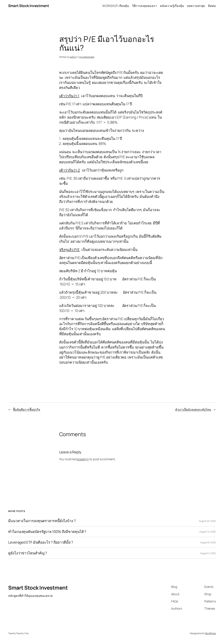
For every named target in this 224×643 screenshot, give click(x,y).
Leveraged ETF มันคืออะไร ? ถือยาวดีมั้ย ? (40, 542)
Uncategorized (86, 56)
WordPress (210, 633)
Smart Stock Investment (28, 5)
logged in (82, 459)
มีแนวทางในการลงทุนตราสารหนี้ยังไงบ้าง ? (42, 521)
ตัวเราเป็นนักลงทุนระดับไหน (193, 409)
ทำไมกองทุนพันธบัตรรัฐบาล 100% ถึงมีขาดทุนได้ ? (47, 532)
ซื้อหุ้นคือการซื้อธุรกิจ (26, 409)
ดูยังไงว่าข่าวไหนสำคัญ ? (27, 553)
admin (73, 56)
